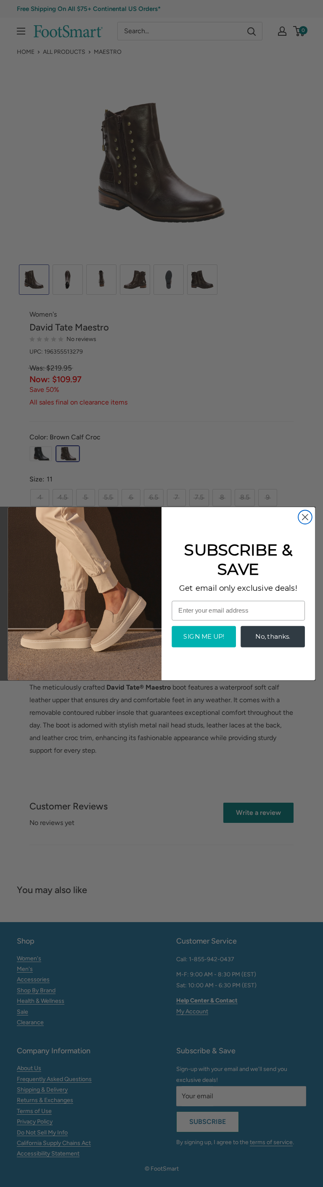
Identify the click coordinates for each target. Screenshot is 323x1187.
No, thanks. (272, 636)
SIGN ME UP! (203, 636)
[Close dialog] (305, 517)
